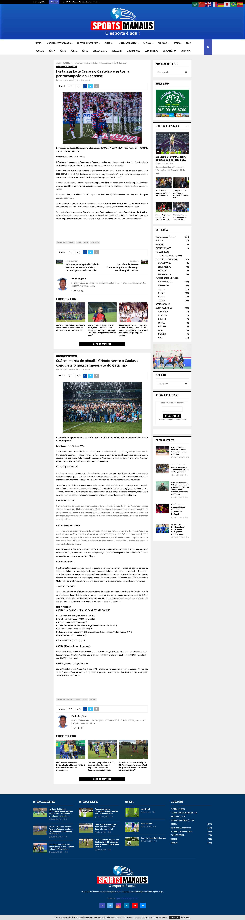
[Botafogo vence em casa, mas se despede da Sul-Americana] (181, 207)
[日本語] (227, 4)
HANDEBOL (162, 327)
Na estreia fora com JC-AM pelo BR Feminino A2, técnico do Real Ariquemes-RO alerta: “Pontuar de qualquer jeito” (133, 766)
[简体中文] (201, 4)
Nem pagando (146, 823)
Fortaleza (95, 242)
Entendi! (174, 917)
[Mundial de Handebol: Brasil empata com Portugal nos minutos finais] (162, 528)
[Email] (143, 905)
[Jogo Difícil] (132, 812)
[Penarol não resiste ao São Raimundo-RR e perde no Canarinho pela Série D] (86, 828)
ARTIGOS (178, 43)
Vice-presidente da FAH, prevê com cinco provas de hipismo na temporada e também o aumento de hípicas (180, 488)
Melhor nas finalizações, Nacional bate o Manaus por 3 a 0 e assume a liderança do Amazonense (70, 766)
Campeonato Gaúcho (64, 699)
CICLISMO (162, 319)
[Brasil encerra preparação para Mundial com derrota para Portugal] (162, 508)
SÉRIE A (52, 51)
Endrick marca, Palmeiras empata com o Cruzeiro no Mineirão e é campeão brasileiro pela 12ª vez (70, 328)
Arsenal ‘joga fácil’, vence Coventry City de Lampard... (163, 217)
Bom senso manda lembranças (153, 837)
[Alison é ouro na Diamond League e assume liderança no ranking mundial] (162, 468)
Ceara (79, 242)
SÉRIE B (63, 51)
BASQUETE (162, 315)
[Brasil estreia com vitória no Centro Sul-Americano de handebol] (162, 450)
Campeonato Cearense (65, 242)
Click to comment (102, 344)
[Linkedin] (126, 905)
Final (86, 242)
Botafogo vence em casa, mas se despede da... (179, 217)
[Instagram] (118, 905)
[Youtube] (135, 905)
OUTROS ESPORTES (127, 43)
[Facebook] (102, 905)
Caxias (78, 699)
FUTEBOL (109, 43)
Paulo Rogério (63, 80)
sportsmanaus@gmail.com (127, 898)
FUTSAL (161, 323)
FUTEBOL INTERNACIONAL (166, 259)
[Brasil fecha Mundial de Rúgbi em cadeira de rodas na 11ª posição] (164, 182)
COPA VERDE (117, 51)
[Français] (214, 4)
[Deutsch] (221, 4)
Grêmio (92, 699)
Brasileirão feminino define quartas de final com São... (171, 158)
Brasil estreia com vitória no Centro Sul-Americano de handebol (178, 451)
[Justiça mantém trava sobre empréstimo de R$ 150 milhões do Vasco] (181, 182)
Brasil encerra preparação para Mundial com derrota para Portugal (178, 509)
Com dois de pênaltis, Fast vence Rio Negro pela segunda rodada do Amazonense (61, 846)
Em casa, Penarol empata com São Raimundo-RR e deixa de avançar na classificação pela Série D (107, 843)
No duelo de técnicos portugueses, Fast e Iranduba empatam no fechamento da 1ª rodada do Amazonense (61, 813)
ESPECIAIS (162, 43)
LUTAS (160, 330)
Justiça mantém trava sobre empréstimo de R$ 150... (180, 194)
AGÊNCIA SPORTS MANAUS (59, 43)
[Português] (233, 4)
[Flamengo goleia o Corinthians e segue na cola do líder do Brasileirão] (86, 812)
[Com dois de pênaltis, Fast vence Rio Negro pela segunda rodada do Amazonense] (40, 847)
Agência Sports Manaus (166, 237)
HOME (38, 43)
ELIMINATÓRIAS (151, 51)
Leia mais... (185, 917)
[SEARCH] (186, 72)
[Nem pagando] (132, 827)
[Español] (240, 4)
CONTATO (39, 51)
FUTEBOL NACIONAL (70, 67)
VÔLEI (160, 338)
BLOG (188, 43)
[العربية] (195, 4)
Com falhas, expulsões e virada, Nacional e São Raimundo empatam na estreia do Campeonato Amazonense (101, 766)
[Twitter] (110, 905)
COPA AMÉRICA (169, 51)
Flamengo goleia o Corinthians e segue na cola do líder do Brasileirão (106, 811)
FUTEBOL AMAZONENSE (87, 43)
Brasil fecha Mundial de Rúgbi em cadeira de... (163, 193)
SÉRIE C (74, 51)
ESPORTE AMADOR (163, 248)
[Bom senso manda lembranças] (132, 841)
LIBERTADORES (133, 51)
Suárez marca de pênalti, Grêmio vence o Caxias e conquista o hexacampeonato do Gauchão (82, 268)
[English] (208, 4)
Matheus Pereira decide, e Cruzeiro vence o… (82, 2)
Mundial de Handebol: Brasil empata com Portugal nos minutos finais (178, 529)
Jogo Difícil (145, 809)
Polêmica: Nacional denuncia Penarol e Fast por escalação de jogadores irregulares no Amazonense (61, 830)
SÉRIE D (85, 51)
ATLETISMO (163, 312)
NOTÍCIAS (147, 43)
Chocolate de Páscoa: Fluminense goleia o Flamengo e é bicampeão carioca (122, 268)
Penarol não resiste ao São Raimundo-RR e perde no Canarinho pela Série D (106, 826)
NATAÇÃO (162, 334)
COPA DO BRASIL (100, 51)
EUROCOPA (185, 51)
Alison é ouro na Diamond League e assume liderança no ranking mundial (179, 468)
